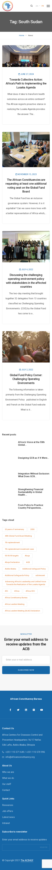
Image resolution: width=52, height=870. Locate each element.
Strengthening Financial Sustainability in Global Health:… (30, 492)
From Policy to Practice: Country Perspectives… (30, 506)
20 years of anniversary (14, 529)
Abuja (27, 556)
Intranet (6, 823)
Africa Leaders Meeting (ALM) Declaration (22, 611)
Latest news (8, 817)
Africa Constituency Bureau (16, 598)
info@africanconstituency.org (20, 757)
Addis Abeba (10, 569)
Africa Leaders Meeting (14, 604)
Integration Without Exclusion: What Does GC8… (34, 475)
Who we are (8, 772)
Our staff (6, 784)
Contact (6, 790)
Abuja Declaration (12, 562)
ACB (28, 562)
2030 (32, 529)
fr (43, 6)
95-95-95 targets (11, 556)
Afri (6, 591)
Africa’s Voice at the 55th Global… (31, 443)
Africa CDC (30, 591)
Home (21, 35)
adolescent (40, 575)
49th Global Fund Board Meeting (18, 536)
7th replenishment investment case (19, 549)
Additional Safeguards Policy (17, 575)
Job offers (7, 811)
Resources (7, 805)
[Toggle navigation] (48, 6)
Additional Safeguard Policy (34, 569)
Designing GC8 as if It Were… (33, 458)
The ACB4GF (27, 860)
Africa (16, 591)
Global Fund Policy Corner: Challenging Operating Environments (26, 379)
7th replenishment (12, 542)
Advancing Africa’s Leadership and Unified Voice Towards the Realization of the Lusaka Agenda (25, 582)
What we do (8, 778)
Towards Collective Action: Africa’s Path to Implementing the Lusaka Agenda (26, 83)
